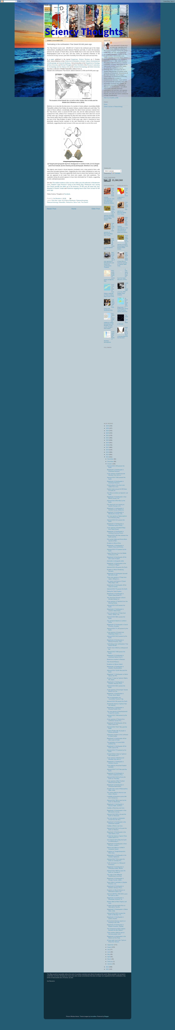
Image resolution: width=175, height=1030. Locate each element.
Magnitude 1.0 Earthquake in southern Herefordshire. (115, 667)
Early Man (54, 200)
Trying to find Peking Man (75, 184)
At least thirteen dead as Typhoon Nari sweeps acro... (116, 754)
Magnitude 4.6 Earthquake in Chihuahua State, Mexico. (115, 867)
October (109, 464)
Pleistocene (69, 202)
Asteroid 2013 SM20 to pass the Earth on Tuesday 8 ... (116, 871)
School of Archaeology (80, 67)
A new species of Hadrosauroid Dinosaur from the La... (116, 474)
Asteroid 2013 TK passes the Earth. (117, 589)
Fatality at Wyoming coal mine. (116, 808)
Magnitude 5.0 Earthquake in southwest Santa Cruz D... (115, 656)
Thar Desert (84, 202)
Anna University (53, 65)
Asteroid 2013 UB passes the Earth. (117, 567)
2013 (107, 457)
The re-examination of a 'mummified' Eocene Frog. (115, 698)
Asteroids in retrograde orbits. (115, 561)
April (108, 956)
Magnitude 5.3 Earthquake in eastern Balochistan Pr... (115, 594)
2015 (107, 452)
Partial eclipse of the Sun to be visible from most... (116, 486)
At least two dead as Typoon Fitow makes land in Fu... (117, 836)
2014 (107, 454)
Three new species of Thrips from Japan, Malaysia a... (116, 578)
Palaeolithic (62, 202)
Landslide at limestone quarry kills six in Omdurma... (117, 797)
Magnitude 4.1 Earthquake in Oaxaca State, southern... (115, 805)
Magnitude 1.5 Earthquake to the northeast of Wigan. (116, 564)
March (109, 959)
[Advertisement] (116, 137)
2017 (107, 447)
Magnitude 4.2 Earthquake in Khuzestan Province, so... (115, 898)
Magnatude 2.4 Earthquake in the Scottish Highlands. (116, 856)
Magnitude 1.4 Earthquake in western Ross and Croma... (115, 546)
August (109, 947)
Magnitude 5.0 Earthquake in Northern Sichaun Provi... (115, 886)
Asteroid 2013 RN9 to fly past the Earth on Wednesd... (116, 815)
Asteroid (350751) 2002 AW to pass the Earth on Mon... (117, 894)
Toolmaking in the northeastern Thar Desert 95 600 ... (117, 644)
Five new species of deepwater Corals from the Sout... (116, 819)
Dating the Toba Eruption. (114, 591)
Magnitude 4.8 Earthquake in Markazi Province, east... (115, 640)
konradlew (93, 1016)
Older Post (96, 209)
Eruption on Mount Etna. (114, 543)
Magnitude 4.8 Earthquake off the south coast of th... (116, 723)
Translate (117, 173)
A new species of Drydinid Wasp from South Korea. (116, 528)
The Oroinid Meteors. (113, 661)
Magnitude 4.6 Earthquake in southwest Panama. (115, 482)
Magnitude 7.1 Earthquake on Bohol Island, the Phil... (117, 675)
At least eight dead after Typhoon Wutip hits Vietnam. (116, 941)
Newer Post (51, 209)
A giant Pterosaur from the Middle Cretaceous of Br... (116, 554)
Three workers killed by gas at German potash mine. (115, 933)
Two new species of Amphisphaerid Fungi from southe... (117, 712)
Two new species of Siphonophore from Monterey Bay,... (117, 516)
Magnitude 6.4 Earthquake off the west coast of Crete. (116, 739)
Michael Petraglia (66, 65)
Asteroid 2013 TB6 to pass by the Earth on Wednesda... (116, 801)
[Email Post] (70, 198)
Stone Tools (76, 202)
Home (73, 209)
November (110, 461)
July (108, 949)
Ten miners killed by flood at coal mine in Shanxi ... (116, 793)
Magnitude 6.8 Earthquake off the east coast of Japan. (116, 557)
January (109, 964)
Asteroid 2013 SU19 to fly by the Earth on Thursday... (116, 777)
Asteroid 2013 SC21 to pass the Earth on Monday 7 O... (116, 914)
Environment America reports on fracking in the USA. (116, 921)
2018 (107, 445)
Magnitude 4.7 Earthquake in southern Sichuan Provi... (115, 682)
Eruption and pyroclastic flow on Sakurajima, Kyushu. (116, 906)
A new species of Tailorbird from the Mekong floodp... (117, 602)
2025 (107, 428)
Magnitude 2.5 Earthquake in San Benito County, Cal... (116, 497)
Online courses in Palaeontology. (113, 106)
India (59, 200)
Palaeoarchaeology (52, 202)
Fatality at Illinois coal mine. (115, 826)
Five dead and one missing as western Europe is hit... (115, 505)
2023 (107, 433)
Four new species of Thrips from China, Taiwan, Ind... (116, 613)
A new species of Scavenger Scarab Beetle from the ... (117, 690)
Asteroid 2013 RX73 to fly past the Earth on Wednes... (117, 829)
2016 (107, 449)
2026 (107, 426)
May (108, 954)
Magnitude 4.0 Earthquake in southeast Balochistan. (115, 785)
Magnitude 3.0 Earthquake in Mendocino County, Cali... (115, 513)
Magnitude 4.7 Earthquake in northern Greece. (115, 762)
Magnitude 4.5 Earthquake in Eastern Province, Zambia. (115, 925)
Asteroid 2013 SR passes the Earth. (117, 701)
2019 (107, 442)
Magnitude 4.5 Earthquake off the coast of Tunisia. (116, 585)
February (110, 961)
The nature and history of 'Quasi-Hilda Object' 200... (116, 582)
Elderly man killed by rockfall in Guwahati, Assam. (116, 848)
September (110, 944)
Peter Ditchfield (78, 65)
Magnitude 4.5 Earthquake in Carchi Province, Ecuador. (117, 625)
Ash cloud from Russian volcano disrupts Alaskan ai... (116, 598)
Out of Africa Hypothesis (69, 200)
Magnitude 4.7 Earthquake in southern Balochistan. (115, 609)
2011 (107, 969)
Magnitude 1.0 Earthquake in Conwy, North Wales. (115, 694)
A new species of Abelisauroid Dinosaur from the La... (115, 758)
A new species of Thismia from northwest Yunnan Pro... (116, 720)
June (109, 952)
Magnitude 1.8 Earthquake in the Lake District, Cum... (116, 832)
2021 (107, 438)
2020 (107, 440)
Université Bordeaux (64, 63)
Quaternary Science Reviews (80, 59)
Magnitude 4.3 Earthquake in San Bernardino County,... (116, 811)
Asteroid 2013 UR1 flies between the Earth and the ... (117, 536)
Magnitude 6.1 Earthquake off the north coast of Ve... (116, 747)
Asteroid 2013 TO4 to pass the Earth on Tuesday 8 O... (116, 859)
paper (52, 59)
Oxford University (94, 67)
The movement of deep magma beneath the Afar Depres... (116, 929)
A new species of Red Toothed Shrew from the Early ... (116, 781)
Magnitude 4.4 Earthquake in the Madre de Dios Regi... (116, 937)
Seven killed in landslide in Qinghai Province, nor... (117, 883)
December (110, 459)
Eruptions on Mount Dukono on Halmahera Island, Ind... (116, 890)
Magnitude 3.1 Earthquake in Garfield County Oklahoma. (115, 509)
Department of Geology (93, 63)
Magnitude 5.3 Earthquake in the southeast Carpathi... (116, 822)
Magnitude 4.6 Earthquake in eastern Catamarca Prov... (115, 774)
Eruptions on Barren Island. (115, 664)
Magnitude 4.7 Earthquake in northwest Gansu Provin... (115, 524)
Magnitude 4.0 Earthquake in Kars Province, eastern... (117, 844)
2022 (107, 435)
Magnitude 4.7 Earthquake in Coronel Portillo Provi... (115, 708)
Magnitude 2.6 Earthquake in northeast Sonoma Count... (115, 532)
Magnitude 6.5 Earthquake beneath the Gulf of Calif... (117, 574)
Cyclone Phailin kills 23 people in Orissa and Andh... (116, 731)
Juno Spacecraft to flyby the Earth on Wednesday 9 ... (117, 840)
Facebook (67, 194)
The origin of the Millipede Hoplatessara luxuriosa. (114, 875)
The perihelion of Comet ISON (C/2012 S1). (115, 743)
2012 (107, 967)
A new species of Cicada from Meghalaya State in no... (115, 633)
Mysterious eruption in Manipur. (116, 659)
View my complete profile (111, 97)
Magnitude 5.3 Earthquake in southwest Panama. (115, 470)
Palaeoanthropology (82, 200)
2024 (107, 430)
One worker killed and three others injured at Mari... (117, 540)
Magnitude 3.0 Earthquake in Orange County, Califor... (115, 879)
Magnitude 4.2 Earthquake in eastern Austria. (115, 917)
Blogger (106, 1016)
